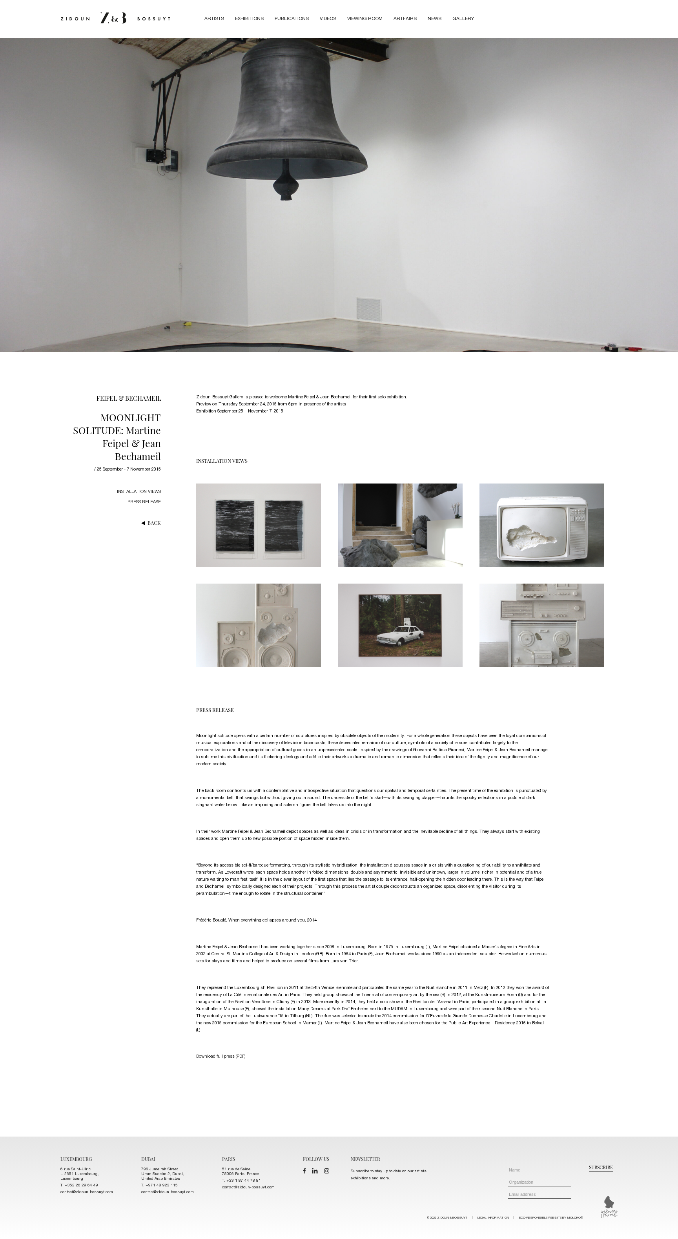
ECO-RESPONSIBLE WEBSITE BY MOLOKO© (551, 1217)
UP (663, 1224)
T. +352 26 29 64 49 (79, 1186)
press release (144, 502)
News (434, 18)
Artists (214, 18)
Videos (328, 18)
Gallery (463, 18)
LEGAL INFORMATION (493, 1217)
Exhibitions (249, 18)
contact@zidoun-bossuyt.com (86, 1192)
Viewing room (365, 18)
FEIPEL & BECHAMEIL (129, 398)
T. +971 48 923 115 (159, 1186)
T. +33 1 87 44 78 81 (241, 1181)
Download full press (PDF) (221, 1057)
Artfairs (405, 18)
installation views (139, 492)
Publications (292, 18)
